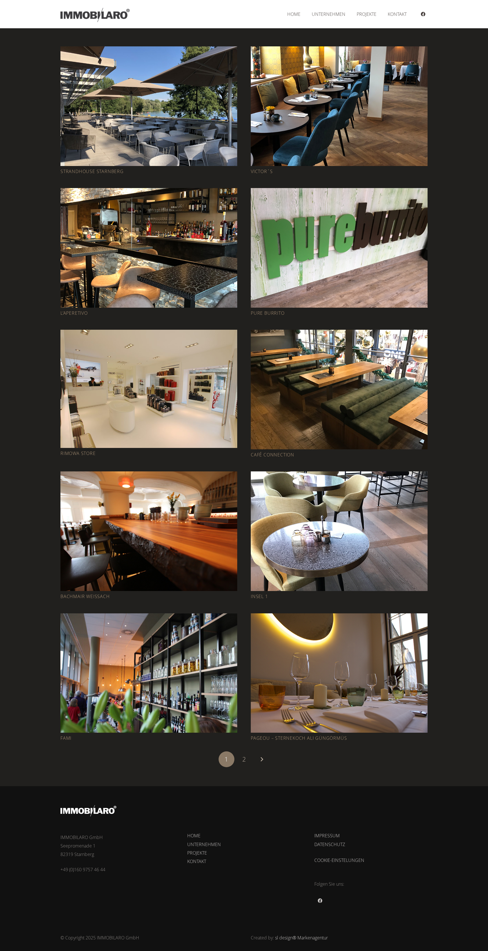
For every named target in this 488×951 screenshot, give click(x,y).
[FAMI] (148, 673)
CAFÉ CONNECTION (272, 455)
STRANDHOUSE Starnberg (92, 171)
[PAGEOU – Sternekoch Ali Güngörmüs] (339, 673)
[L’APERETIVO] (148, 248)
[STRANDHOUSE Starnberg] (148, 106)
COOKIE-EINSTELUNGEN (339, 860)
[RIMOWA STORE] (148, 389)
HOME (194, 836)
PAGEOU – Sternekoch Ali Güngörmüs (299, 738)
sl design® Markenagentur (301, 938)
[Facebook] (423, 14)
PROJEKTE (197, 853)
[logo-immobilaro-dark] (95, 15)
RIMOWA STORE (78, 453)
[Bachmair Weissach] (148, 531)
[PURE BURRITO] (339, 248)
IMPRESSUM (327, 836)
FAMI (65, 738)
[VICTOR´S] (339, 106)
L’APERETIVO (74, 313)
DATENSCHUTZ (329, 844)
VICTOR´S (262, 171)
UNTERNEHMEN (204, 844)
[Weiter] (261, 759)
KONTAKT (196, 861)
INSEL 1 (259, 596)
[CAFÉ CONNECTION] (339, 389)
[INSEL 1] (339, 531)
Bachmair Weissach (85, 596)
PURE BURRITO (268, 313)
